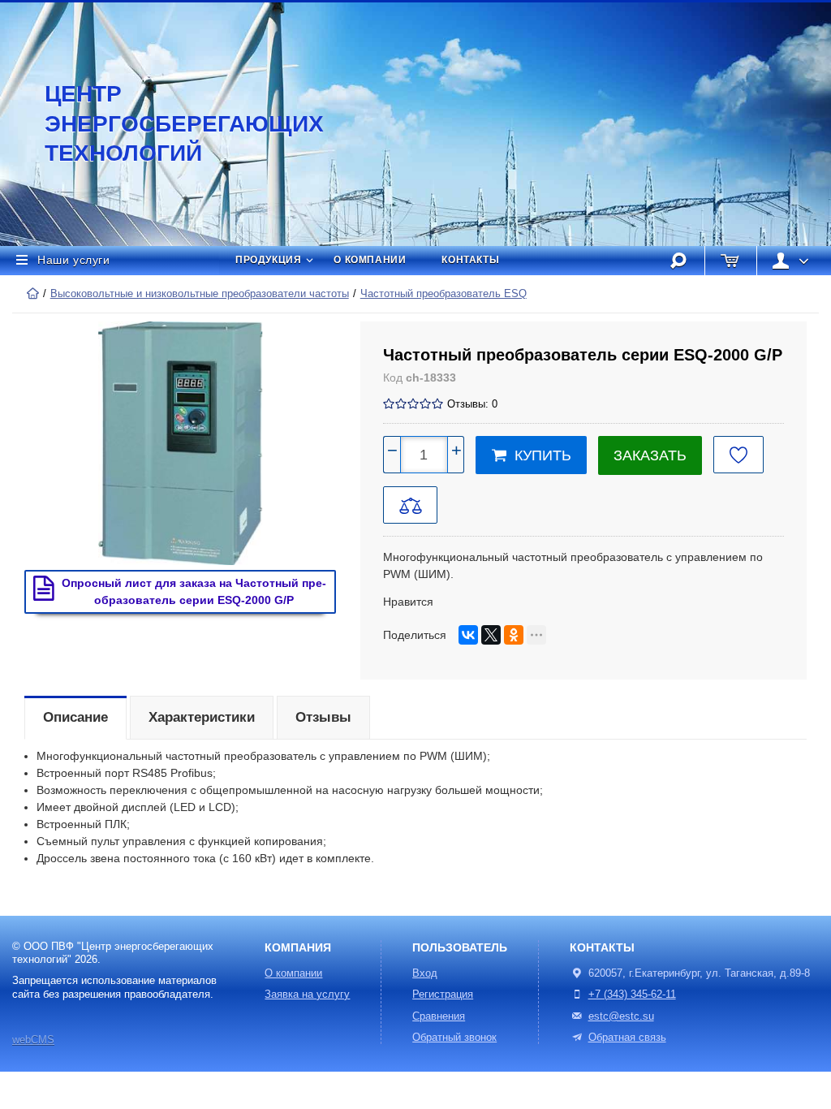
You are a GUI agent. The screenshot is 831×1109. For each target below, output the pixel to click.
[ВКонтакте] (468, 635)
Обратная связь (627, 1037)
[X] (491, 635)
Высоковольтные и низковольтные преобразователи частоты (199, 294)
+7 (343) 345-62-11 (632, 994)
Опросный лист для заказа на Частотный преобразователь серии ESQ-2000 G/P (194, 591)
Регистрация (442, 994)
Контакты (470, 259)
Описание (75, 717)
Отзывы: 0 (472, 404)
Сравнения (438, 1016)
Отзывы (323, 717)
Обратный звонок (454, 1037)
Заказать (650, 455)
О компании (370, 259)
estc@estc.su (621, 1016)
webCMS (33, 1040)
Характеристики (202, 717)
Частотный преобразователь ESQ (443, 294)
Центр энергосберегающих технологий (166, 123)
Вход (424, 973)
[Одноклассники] (513, 635)
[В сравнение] (410, 505)
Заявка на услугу (307, 994)
